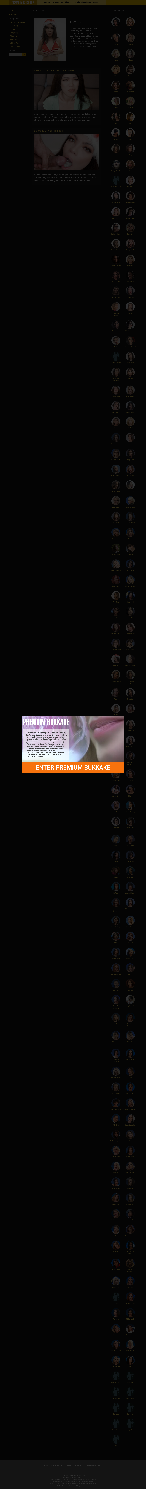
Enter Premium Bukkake (73, 767)
